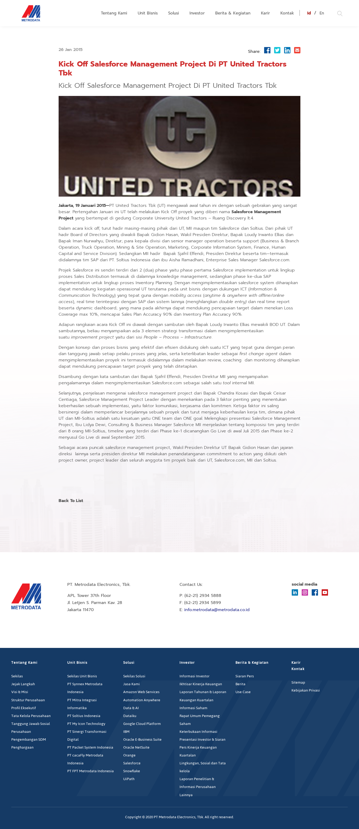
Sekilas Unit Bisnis (82, 676)
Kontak (287, 13)
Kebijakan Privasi (305, 690)
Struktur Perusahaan (28, 700)
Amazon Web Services (141, 691)
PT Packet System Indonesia (90, 747)
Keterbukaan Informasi (198, 731)
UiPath (129, 778)
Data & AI (131, 708)
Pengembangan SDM (28, 739)
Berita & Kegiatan (232, 13)
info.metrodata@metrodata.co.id (217, 610)
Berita (240, 684)
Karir (265, 13)
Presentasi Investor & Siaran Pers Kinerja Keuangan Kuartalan (202, 747)
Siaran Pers (244, 676)
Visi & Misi (19, 691)
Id (309, 13)
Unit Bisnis (148, 13)
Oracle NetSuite (136, 747)
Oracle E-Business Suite (142, 739)
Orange (129, 755)
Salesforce (132, 763)
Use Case (243, 691)
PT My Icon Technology (86, 723)
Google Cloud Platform (142, 723)
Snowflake (131, 771)
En (322, 13)
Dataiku (129, 715)
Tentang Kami (114, 13)
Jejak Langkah (23, 684)
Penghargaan (22, 747)
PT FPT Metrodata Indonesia (90, 771)
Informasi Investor (194, 676)
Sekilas (17, 676)
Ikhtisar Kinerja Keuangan (201, 684)
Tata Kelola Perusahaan (31, 715)
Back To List (71, 501)
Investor (197, 13)
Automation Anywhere (141, 700)
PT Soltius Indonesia (83, 715)
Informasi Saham (193, 708)
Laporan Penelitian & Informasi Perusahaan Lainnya (198, 786)
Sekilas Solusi (134, 676)
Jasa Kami (131, 684)
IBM (126, 731)
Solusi (173, 13)
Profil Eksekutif (23, 708)
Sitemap (298, 682)
